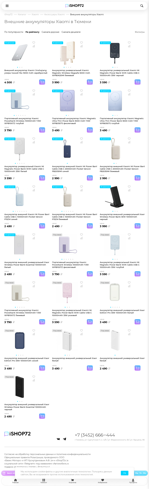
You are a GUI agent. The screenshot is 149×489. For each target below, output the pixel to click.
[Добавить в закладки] (34, 42)
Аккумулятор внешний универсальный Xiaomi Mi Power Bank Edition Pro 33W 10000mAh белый (122, 311)
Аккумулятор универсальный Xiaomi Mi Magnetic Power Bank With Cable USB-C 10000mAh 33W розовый (72, 312)
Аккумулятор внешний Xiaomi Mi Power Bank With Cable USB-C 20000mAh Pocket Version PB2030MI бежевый (122, 169)
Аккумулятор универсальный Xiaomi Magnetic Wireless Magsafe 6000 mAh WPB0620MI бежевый (71, 73)
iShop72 (8, 14)
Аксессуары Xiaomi (54, 14)
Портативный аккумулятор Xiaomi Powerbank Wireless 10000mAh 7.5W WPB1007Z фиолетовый (70, 264)
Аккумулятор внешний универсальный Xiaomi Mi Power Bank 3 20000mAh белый (122, 359)
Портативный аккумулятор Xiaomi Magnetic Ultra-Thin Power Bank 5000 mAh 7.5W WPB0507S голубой (122, 121)
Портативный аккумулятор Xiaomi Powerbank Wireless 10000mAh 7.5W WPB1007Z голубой (22, 121)
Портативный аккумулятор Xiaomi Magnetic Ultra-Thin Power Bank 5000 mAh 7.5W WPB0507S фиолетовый (74, 121)
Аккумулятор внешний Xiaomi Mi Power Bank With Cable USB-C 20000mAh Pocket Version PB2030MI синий (74, 169)
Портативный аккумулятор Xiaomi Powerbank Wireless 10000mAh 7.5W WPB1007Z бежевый (22, 312)
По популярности (13, 32)
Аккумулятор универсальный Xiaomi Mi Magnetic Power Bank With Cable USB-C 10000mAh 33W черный (119, 73)
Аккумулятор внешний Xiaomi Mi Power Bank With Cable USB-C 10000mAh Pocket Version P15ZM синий (26, 217)
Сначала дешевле (71, 32)
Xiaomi (35, 14)
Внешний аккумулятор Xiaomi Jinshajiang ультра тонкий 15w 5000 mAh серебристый (25, 71)
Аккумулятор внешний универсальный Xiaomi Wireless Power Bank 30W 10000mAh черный (122, 217)
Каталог (22, 14)
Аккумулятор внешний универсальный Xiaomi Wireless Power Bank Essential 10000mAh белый (26, 264)
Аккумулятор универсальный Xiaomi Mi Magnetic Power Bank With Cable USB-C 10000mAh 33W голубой (119, 264)
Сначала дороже (50, 32)
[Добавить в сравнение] (34, 46)
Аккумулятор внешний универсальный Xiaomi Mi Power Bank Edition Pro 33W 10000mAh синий (26, 359)
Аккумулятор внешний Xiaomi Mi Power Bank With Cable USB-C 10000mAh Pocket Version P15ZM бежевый (74, 217)
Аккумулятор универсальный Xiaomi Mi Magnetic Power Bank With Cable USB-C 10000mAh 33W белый (24, 169)
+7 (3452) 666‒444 (95, 435)
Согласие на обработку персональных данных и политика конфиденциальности (47, 454)
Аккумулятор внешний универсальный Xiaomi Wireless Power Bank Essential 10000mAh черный (26, 407)
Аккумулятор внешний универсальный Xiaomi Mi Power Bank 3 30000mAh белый (74, 359)
